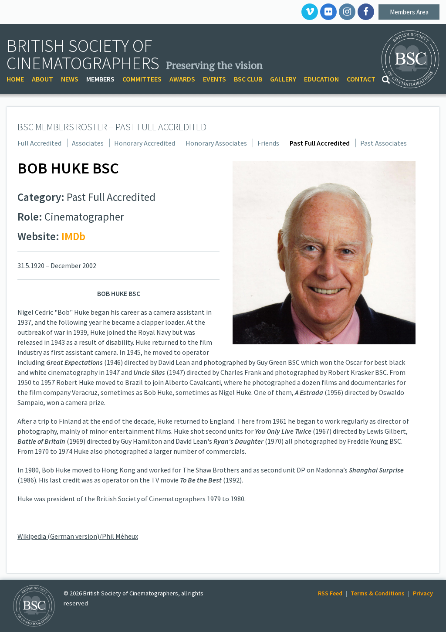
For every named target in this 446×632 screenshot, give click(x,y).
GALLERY (283, 79)
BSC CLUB (248, 79)
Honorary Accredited (144, 143)
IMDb (73, 236)
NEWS (69, 79)
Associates (88, 143)
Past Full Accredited (320, 143)
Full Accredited (39, 143)
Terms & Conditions (378, 593)
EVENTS (214, 79)
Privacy (423, 593)
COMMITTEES (142, 79)
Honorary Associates (216, 143)
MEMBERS (100, 79)
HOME (15, 79)
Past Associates (383, 143)
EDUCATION (321, 79)
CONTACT (361, 79)
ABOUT (42, 79)
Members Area (409, 12)
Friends (268, 143)
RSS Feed (330, 593)
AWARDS (182, 79)
